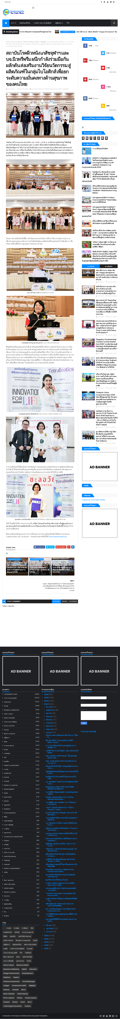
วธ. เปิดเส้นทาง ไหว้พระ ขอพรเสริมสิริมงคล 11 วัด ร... (61, 824)
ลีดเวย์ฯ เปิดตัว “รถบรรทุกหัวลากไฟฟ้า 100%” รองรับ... (59, 741)
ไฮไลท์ (25, 42)
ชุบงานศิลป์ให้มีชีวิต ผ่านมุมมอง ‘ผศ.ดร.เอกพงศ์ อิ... (61, 920)
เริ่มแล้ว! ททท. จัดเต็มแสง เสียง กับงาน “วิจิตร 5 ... (62, 736)
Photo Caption (9, 726)
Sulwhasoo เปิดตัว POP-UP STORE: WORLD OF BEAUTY (60, 788)
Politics (7, 896)
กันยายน (49, 716)
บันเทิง (6, 793)
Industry (7, 805)
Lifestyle (7, 849)
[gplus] (114, 2)
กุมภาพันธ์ (50, 928)
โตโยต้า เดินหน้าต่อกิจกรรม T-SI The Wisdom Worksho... (59, 798)
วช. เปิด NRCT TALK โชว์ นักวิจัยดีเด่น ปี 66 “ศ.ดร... (62, 783)
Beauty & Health (33, 42)
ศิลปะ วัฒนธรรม (8, 880)
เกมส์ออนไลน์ (8, 908)
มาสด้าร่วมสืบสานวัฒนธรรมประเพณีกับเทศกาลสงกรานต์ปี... (60, 884)
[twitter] (104, 2)
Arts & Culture (9, 852)
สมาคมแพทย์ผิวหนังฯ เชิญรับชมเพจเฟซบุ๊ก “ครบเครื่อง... (61, 889)
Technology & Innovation (13, 837)
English (8, 2)
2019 (46, 945)
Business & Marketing (11, 710)
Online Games (9, 888)
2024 (46, 701)
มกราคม (49, 931)
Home (8, 42)
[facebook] (101, 2)
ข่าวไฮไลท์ (90, 266)
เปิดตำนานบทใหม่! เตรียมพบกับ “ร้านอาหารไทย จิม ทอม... (62, 829)
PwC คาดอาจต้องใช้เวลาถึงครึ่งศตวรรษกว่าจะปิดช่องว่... (61, 839)
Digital (6, 801)
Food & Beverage (10, 813)
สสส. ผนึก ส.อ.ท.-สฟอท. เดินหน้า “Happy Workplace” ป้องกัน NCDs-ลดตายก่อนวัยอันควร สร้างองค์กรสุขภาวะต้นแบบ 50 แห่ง (17, 567)
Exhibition (7, 773)
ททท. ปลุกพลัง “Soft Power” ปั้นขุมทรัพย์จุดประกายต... (61, 757)
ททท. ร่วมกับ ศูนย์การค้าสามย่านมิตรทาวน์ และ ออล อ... (61, 762)
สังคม (5, 742)
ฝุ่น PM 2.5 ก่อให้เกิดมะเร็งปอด (57, 880)
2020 (46, 942)
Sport (6, 750)
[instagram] (111, 2)
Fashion (7, 864)
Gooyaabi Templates (39, 1016)
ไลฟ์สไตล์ (7, 860)
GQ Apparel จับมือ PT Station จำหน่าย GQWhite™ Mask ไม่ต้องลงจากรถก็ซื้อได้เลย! (104, 199)
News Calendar (9, 718)
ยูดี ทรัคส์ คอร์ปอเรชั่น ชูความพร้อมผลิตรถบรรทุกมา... (61, 855)
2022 (46, 935)
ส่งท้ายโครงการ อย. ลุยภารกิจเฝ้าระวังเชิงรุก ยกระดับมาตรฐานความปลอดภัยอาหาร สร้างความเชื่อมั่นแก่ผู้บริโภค (40, 567)
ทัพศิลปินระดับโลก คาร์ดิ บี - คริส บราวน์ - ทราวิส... (61, 845)
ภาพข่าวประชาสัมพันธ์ (42, 23)
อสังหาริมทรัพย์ (8, 821)
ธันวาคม (49, 707)
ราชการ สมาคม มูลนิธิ (10, 698)
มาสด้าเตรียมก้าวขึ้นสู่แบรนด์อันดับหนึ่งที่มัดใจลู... (61, 899)
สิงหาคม (49, 719)
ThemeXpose (15, 1016)
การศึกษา (6, 829)
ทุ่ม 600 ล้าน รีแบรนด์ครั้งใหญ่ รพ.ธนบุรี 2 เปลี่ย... (61, 777)
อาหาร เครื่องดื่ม (8, 825)
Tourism (7, 753)
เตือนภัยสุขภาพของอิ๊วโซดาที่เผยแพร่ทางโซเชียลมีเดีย (61, 865)
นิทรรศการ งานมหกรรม (11, 785)
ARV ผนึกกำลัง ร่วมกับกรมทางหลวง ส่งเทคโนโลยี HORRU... (59, 905)
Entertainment (9, 789)
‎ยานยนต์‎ (6, 781)
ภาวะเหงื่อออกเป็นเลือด (100, 148)
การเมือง (6, 900)
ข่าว (13, 23)
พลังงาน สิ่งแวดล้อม (9, 884)
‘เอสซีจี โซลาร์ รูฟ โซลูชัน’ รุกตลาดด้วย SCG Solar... (62, 752)
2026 (46, 694)
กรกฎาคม (49, 723)
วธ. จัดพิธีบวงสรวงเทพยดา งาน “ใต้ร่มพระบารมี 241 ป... (61, 803)
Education (7, 797)
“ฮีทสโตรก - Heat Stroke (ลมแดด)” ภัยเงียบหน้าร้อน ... (61, 850)
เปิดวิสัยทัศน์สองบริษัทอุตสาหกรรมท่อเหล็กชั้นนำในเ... (62, 772)
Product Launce (10, 892)
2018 (46, 948)
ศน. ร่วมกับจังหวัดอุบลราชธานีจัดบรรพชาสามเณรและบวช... (61, 910)
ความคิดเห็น (108, 266)
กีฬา (5, 757)
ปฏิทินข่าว (59, 23)
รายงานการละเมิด (88, 731)
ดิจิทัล (5, 817)
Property (7, 809)
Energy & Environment (12, 868)
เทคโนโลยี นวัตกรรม (10, 856)
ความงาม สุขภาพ (16, 42)
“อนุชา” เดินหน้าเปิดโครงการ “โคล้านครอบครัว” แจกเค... (60, 808)
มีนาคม (49, 925)
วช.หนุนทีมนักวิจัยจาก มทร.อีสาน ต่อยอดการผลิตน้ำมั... (62, 819)
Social (6, 730)
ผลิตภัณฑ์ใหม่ (25, 23)
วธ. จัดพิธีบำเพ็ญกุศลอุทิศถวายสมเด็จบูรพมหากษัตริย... (62, 793)
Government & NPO (35, 32)
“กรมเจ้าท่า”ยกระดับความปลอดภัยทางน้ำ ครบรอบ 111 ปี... (61, 894)
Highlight (43, 42)
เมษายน (49, 732)
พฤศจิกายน (50, 710)
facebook (73, 601)
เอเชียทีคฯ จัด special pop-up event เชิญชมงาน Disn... (60, 860)
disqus (64, 601)
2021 (46, 939)
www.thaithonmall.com (58, 536)
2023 (46, 704)
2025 (46, 697)
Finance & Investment (11, 765)
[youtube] (107, 2)
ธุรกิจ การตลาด (8, 714)
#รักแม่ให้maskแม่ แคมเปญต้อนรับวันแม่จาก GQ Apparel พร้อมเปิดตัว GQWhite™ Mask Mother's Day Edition (104, 189)
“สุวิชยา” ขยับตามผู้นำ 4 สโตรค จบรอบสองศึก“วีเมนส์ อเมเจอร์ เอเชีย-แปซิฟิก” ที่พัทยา (104, 244)
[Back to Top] (116, 1016)
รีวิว (68, 23)
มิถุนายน (49, 726)
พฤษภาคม (50, 729)
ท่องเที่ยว (6, 761)
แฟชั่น (6, 872)
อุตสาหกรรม (7, 833)
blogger (56, 601)
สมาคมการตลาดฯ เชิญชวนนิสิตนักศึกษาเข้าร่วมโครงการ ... (62, 834)
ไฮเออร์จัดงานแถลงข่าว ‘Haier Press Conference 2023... (60, 870)
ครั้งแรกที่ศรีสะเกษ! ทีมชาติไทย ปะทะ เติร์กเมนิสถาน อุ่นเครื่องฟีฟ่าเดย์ (104, 222)
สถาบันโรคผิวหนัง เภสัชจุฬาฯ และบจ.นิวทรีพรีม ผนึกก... (61, 813)
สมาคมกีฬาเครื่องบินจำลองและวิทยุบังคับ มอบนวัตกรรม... (60, 875)
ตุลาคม (49, 713)
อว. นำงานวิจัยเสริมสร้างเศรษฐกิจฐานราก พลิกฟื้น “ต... (61, 746)
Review (6, 916)
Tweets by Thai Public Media (93, 500)
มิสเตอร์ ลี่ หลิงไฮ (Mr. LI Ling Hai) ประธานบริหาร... (62, 767)
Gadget (6, 841)
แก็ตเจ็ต (6, 845)
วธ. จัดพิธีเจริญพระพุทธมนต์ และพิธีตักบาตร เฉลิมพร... (61, 915)
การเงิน (6, 769)
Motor (6, 777)
